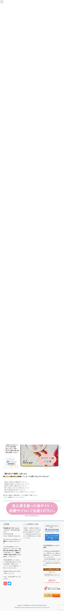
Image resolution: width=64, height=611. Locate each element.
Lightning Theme (31, 607)
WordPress (22, 607)
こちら (58, 575)
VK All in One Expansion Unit (43, 607)
